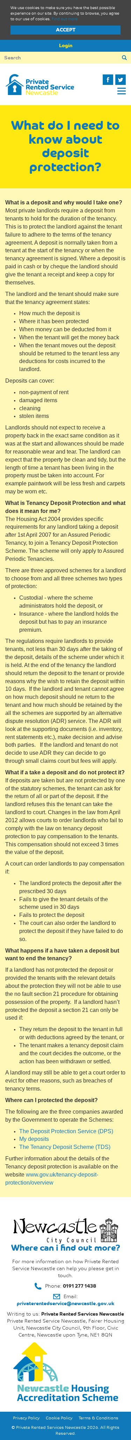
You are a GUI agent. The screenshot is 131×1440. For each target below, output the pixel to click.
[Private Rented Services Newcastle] (39, 84)
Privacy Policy (26, 1418)
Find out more (65, 19)
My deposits (34, 1139)
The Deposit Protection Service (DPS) (66, 1131)
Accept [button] (65, 30)
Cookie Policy (59, 1418)
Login (65, 46)
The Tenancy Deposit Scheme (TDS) (64, 1147)
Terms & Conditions (98, 1418)
